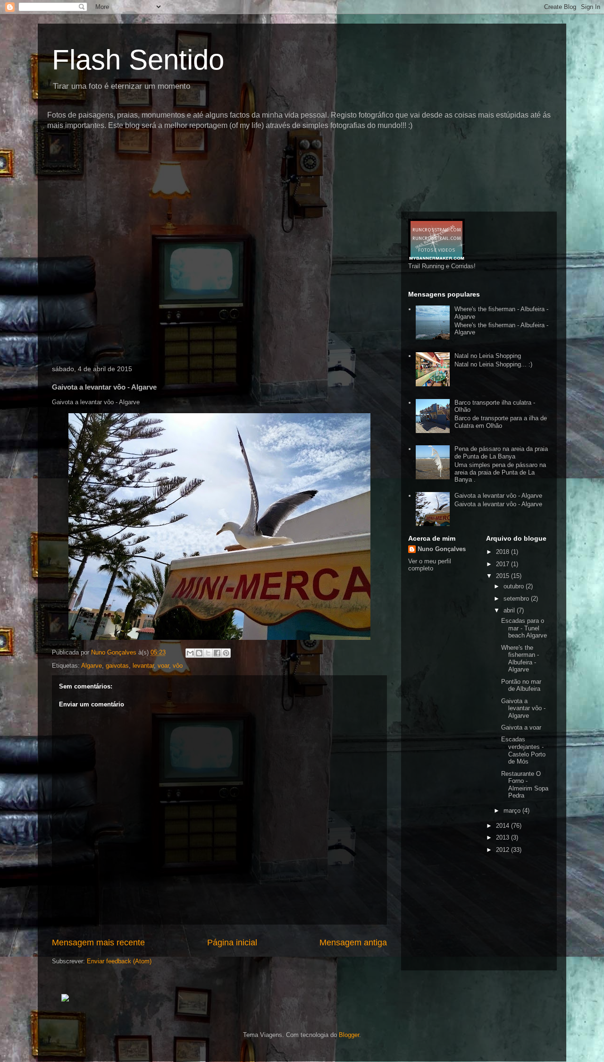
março (512, 810)
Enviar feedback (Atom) (119, 961)
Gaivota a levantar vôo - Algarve (498, 495)
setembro (517, 598)
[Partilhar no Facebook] (217, 653)
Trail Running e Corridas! (442, 266)
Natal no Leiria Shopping (487, 355)
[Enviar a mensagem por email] (190, 653)
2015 (503, 575)
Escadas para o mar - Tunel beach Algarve (524, 628)
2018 (503, 551)
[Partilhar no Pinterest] (226, 653)
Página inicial (232, 942)
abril (510, 610)
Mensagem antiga (353, 942)
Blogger (349, 1034)
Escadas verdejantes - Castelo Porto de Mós (523, 750)
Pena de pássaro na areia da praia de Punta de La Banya (501, 452)
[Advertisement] (219, 148)
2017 (503, 564)
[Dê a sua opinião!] (199, 653)
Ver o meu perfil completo (429, 565)
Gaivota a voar (521, 727)
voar (163, 665)
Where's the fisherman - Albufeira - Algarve (520, 658)
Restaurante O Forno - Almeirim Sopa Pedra (524, 784)
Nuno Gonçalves (442, 548)
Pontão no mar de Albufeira (521, 685)
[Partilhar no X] (208, 653)
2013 (503, 837)
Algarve (91, 665)
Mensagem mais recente (98, 942)
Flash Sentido (138, 60)
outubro (514, 586)
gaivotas (117, 665)
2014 (503, 825)
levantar (143, 665)
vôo (178, 665)
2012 (503, 849)
